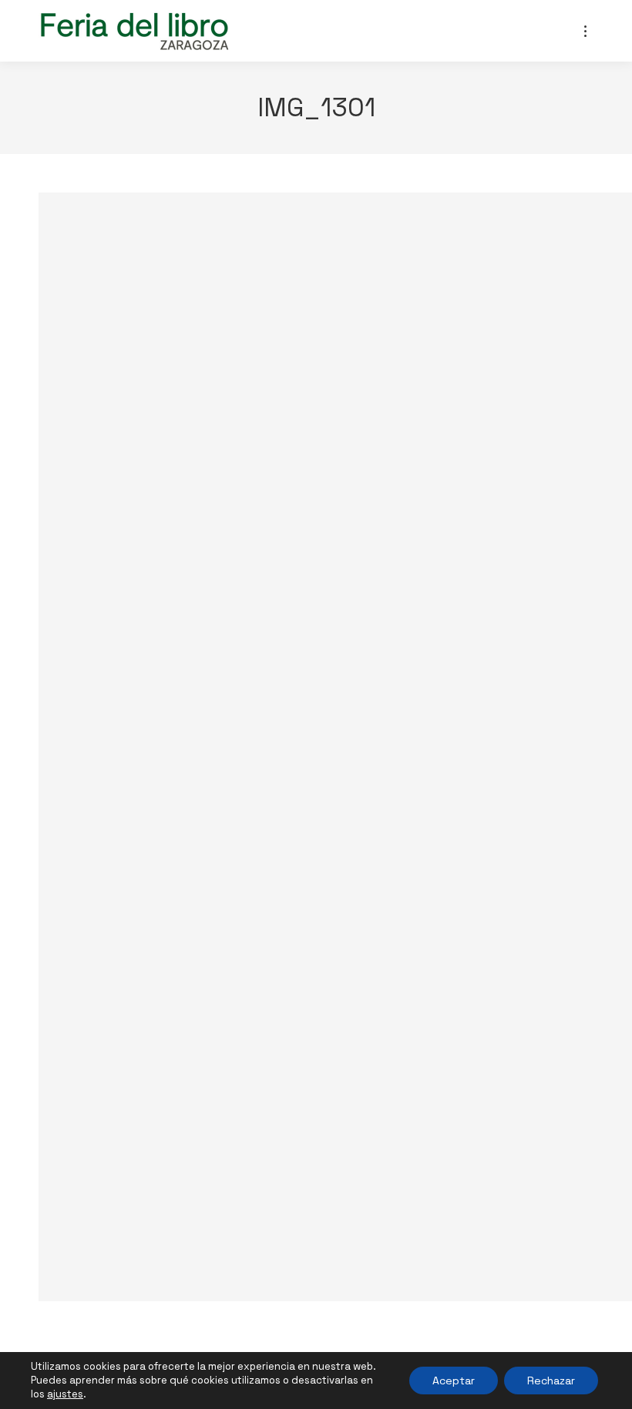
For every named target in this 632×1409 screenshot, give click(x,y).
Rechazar (551, 1380)
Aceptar (453, 1380)
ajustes (65, 1394)
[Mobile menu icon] (585, 31)
